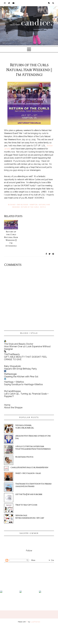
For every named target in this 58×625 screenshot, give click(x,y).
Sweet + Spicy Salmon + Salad (28, 473)
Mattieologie (10, 374)
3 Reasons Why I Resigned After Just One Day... (32, 437)
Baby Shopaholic (12, 366)
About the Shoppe (13, 407)
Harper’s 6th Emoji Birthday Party (20, 368)
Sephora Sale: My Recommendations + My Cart (29, 517)
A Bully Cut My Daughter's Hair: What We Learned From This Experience (32, 448)
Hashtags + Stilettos (14, 382)
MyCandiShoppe (12, 391)
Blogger (12, 205)
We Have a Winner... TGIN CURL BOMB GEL (24, 426)
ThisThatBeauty (12, 354)
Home (7, 405)
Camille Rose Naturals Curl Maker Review (29, 467)
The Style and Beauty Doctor (18, 344)
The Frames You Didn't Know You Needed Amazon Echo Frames (33, 485)
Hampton (33, 205)
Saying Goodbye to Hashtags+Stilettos (23, 384)
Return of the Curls (30, 207)
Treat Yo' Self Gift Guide (26, 504)
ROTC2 (43, 207)
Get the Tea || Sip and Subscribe (28, 494)
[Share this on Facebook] (46, 254)
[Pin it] (53, 254)
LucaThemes (35, 622)
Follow (29, 551)
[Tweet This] (50, 254)
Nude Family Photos (24, 456)
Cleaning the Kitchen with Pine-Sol (21, 376)
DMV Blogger (22, 205)
